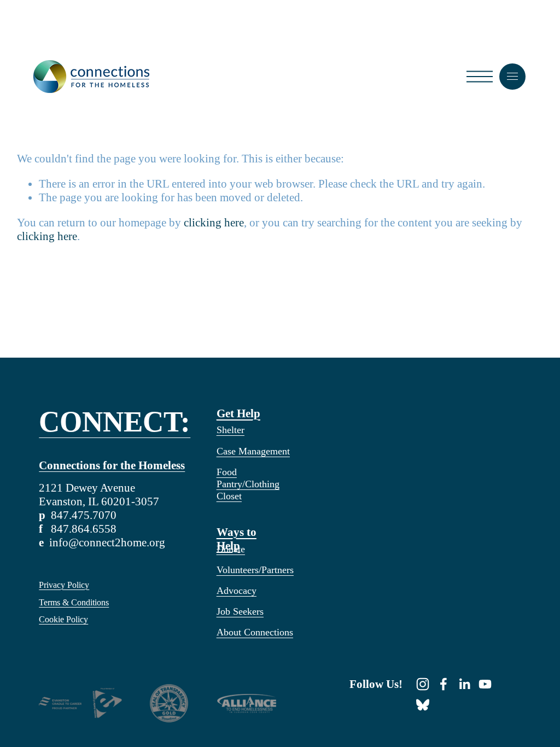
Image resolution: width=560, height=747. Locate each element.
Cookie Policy (63, 619)
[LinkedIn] (464, 684)
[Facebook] (443, 684)
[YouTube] (485, 684)
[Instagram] (422, 684)
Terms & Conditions (74, 602)
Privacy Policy (64, 585)
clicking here (214, 222)
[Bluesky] (422, 704)
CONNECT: (114, 422)
